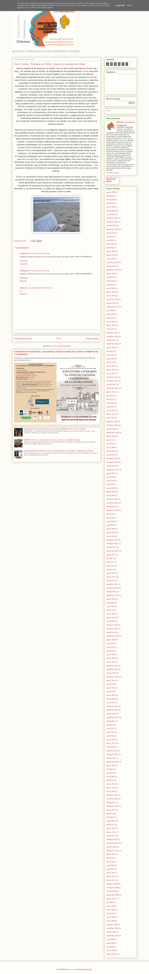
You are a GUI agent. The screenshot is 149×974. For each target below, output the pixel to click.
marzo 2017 (110, 573)
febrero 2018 (111, 532)
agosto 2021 (110, 392)
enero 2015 (110, 662)
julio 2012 (109, 769)
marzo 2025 (110, 251)
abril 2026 (110, 203)
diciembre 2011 (112, 795)
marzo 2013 (110, 740)
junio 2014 (110, 684)
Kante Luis (23, 288)
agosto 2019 (110, 473)
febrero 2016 (111, 617)
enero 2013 (110, 747)
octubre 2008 (111, 932)
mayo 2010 (110, 865)
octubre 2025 (111, 225)
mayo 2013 (110, 732)
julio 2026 (109, 196)
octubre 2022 (111, 340)
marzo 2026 (110, 207)
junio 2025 (110, 240)
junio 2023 (110, 310)
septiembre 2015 (112, 636)
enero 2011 (110, 836)
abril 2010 (110, 869)
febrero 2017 (111, 577)
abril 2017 (110, 569)
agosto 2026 (110, 192)
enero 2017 (110, 580)
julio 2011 (109, 814)
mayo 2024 (110, 281)
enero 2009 (110, 921)
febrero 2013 (111, 743)
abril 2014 (110, 691)
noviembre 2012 (112, 754)
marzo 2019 (110, 488)
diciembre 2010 (112, 839)
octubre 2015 (111, 632)
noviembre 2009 (112, 888)
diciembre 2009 (112, 884)
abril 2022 (110, 362)
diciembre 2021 (112, 377)
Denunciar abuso (110, 180)
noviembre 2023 (112, 299)
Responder (23, 264)
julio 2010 (109, 858)
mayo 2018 (110, 521)
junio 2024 (110, 277)
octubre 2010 (111, 847)
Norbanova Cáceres (127, 122)
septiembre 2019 (112, 470)
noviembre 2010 (112, 843)
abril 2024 (110, 285)
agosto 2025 (110, 233)
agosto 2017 (110, 555)
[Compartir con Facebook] (38, 241)
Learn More (120, 5)
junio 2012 (110, 773)
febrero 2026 (111, 211)
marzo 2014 (110, 695)
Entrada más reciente (23, 339)
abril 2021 (110, 407)
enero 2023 (110, 329)
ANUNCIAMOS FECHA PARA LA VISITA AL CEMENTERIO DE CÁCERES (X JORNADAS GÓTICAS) (58, 451)
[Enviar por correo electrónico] (32, 241)
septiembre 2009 (112, 895)
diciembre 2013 (112, 706)
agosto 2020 (110, 436)
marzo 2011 (110, 828)
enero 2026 (110, 214)
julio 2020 (109, 440)
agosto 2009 (110, 899)
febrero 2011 (111, 832)
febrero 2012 (111, 788)
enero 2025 (110, 259)
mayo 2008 (110, 943)
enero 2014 (110, 703)
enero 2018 (110, 536)
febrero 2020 (111, 451)
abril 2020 (110, 444)
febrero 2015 (111, 658)
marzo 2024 (110, 288)
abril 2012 (110, 780)
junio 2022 (110, 355)
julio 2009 (109, 902)
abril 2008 (110, 947)
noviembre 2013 (112, 710)
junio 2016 (110, 603)
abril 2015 (110, 651)
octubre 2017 (111, 547)
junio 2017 (110, 562)
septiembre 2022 (112, 344)
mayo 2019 (110, 481)
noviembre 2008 (112, 928)
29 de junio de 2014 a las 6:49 (39, 253)
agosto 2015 (110, 640)
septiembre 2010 (112, 851)
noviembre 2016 (112, 588)
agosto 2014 (110, 680)
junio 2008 (110, 939)
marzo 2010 (110, 873)
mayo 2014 (110, 688)
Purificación (24, 253)
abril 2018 (110, 525)
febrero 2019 (111, 492)
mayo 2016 (110, 606)
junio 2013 (110, 728)
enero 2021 (110, 418)
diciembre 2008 (112, 924)
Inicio (58, 339)
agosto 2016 (110, 599)
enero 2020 (110, 455)
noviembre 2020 (112, 425)
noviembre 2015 (112, 629)
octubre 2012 (111, 758)
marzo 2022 (110, 366)
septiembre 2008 (112, 936)
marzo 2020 (110, 447)
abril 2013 (110, 736)
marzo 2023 (110, 322)
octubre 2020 (111, 429)
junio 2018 (110, 518)
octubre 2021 (111, 384)
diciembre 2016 (112, 584)
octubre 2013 (111, 714)
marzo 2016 (110, 614)
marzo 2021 (110, 410)
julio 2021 (109, 396)
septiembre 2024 (112, 270)
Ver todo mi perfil (112, 173)
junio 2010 (110, 862)
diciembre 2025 (112, 218)
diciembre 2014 (112, 666)
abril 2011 (109, 825)
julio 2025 (109, 236)
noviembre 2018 (112, 503)
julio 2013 (109, 725)
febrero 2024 (111, 292)
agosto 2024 (110, 273)
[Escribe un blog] (34, 241)
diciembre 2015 (112, 625)
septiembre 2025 (112, 229)
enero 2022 (110, 373)
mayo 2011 (110, 821)
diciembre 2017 (112, 540)
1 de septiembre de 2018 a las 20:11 (40, 288)
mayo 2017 (110, 566)
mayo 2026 (110, 199)
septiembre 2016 (112, 595)
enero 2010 (110, 880)
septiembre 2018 (112, 510)
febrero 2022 (111, 370)
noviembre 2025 (112, 222)
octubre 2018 (111, 506)
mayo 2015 (110, 647)
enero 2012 (110, 791)
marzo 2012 (110, 784)
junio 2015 (110, 643)
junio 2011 (110, 817)
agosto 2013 (110, 721)
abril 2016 (110, 610)
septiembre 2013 (112, 717)
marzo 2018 (110, 529)
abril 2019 (110, 484)
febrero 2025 (111, 255)
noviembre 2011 (112, 799)
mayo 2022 (110, 359)
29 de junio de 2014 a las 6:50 (39, 271)
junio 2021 (110, 399)
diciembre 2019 (112, 458)
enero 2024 (110, 296)
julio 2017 (109, 558)
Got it (129, 5)
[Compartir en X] (36, 241)
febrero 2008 (111, 954)
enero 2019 (110, 495)
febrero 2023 (111, 325)
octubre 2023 (111, 303)
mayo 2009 (110, 910)
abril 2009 (110, 913)
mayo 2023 (110, 314)
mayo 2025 (110, 244)
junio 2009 (110, 906)
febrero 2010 (111, 876)
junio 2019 (110, 477)
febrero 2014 (111, 699)
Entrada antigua (92, 339)
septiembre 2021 (112, 388)
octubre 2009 (111, 891)
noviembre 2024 (112, 262)
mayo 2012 (110, 777)
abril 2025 (110, 248)
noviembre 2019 (112, 462)
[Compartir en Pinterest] (40, 241)
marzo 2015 (110, 654)
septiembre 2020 (112, 433)
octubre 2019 (111, 466)
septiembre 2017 (112, 551)
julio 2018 (109, 514)
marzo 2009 (110, 917)
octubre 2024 (111, 266)
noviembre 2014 (112, 669)
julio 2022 (109, 351)
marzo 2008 (110, 950)
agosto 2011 (110, 810)
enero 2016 (110, 621)
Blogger (89, 969)
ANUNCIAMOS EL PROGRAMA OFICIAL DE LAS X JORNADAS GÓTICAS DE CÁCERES (55, 429)
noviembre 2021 (112, 381)
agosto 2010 (110, 854)
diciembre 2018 (112, 499)
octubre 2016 (111, 592)
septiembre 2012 (112, 762)
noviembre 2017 (112, 543)
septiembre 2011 (112, 806)
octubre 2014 (111, 673)
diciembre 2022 (112, 333)
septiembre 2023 (112, 307)
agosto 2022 (110, 347)
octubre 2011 (111, 802)
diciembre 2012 (112, 751)
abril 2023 (110, 318)
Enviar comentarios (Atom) (61, 346)
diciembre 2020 (112, 421)
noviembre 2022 (112, 336)
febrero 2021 (111, 414)
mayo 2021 (110, 403)
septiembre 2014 (112, 677)
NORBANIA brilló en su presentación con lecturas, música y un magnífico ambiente (52, 440)
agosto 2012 (110, 765)
